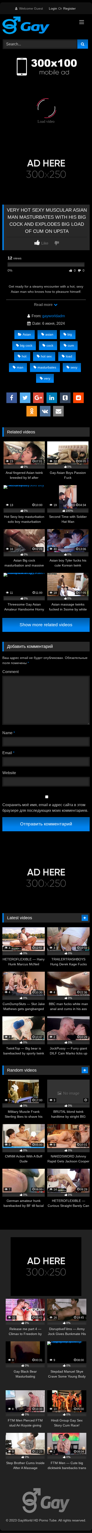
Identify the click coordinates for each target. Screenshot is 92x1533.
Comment (10, 672)
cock (49, 345)
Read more (43, 305)
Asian (27, 334)
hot (24, 356)
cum (71, 345)
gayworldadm (53, 316)
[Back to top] (77, 1519)
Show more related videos (46, 624)
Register (69, 8)
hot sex (46, 356)
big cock (26, 345)
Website (9, 773)
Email (8, 753)
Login (53, 8)
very (47, 378)
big (69, 334)
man (20, 367)
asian (49, 334)
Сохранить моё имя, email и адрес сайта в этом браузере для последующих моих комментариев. (45, 807)
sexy (74, 367)
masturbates (47, 367)
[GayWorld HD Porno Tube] (37, 26)
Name (8, 733)
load (69, 356)
